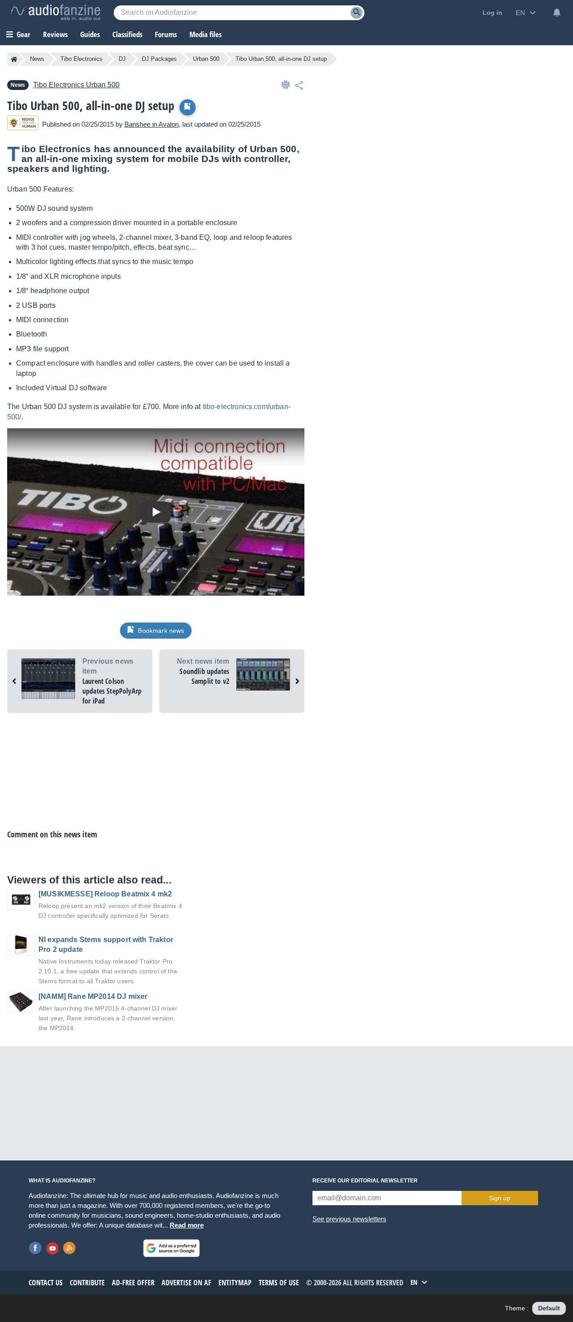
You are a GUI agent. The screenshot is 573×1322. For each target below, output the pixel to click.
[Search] (357, 13)
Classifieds (127, 34)
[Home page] (14, 59)
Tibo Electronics (81, 58)
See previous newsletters (349, 1219)
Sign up (499, 1198)
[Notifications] (557, 12)
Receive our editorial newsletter (365, 1180)
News (37, 58)
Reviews (55, 34)
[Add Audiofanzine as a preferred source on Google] (171, 1248)
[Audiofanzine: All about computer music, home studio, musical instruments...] (55, 12)
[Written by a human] (22, 124)
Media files (205, 34)
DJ (122, 58)
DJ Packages (159, 58)
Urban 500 (206, 58)
